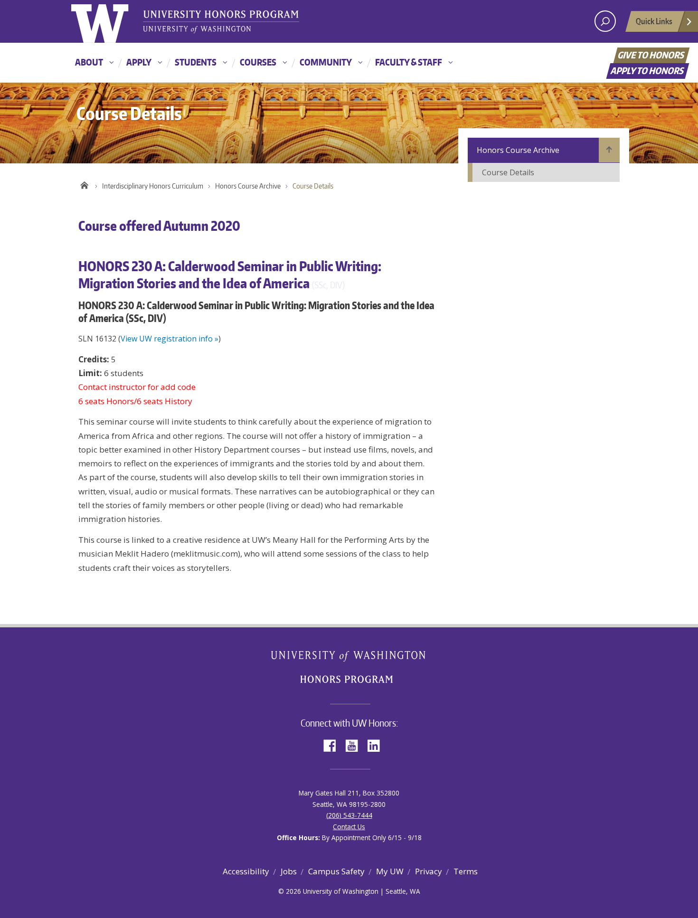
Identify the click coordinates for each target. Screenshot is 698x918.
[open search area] (605, 21)
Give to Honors (652, 55)
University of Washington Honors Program (220, 22)
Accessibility (246, 871)
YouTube (355, 745)
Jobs (289, 871)
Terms (465, 871)
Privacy (428, 871)
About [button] (89, 62)
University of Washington (110, 21)
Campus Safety (336, 871)
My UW (390, 871)
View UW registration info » (169, 338)
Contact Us (349, 826)
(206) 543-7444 (349, 815)
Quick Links (654, 21)
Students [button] (196, 62)
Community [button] (326, 62)
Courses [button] (258, 62)
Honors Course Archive (248, 185)
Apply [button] (138, 62)
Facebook (333, 745)
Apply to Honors (648, 70)
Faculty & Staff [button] (408, 62)
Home (84, 183)
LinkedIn (377, 745)
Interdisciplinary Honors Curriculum (152, 185)
